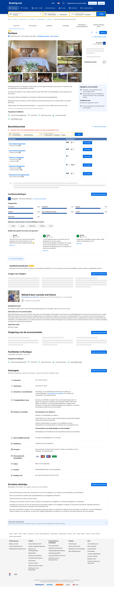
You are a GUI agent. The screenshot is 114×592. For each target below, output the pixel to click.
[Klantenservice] (63, 3)
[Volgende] (105, 57)
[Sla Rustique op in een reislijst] (92, 32)
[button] (9, 30)
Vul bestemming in (17, 13)
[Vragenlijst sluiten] (104, 424)
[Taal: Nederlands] (58, 3)
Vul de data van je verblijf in (55, 474)
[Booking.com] (15, 3)
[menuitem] (13, 8)
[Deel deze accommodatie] (96, 32)
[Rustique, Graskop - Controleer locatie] (9, 36)
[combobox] (25, 14)
